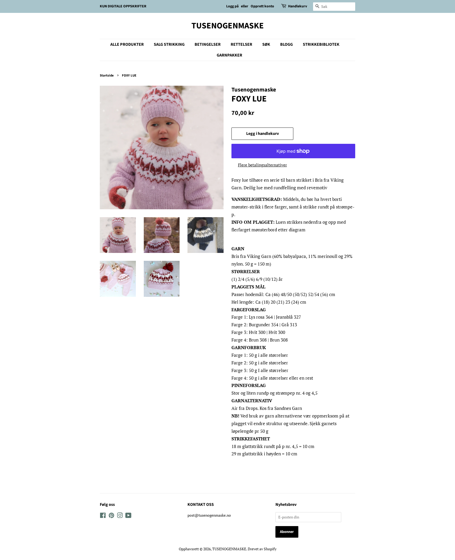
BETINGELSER (208, 44)
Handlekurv (297, 6)
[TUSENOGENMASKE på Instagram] (120, 516)
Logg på (232, 6)
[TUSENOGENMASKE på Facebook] (103, 516)
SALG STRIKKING (169, 44)
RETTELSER (241, 44)
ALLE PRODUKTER (127, 44)
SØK (266, 44)
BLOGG (286, 44)
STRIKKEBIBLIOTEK (321, 44)
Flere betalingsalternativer (262, 164)
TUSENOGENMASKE (227, 26)
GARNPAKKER (229, 55)
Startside (107, 75)
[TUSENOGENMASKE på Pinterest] (111, 516)
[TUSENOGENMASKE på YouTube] (128, 516)
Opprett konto (262, 6)
